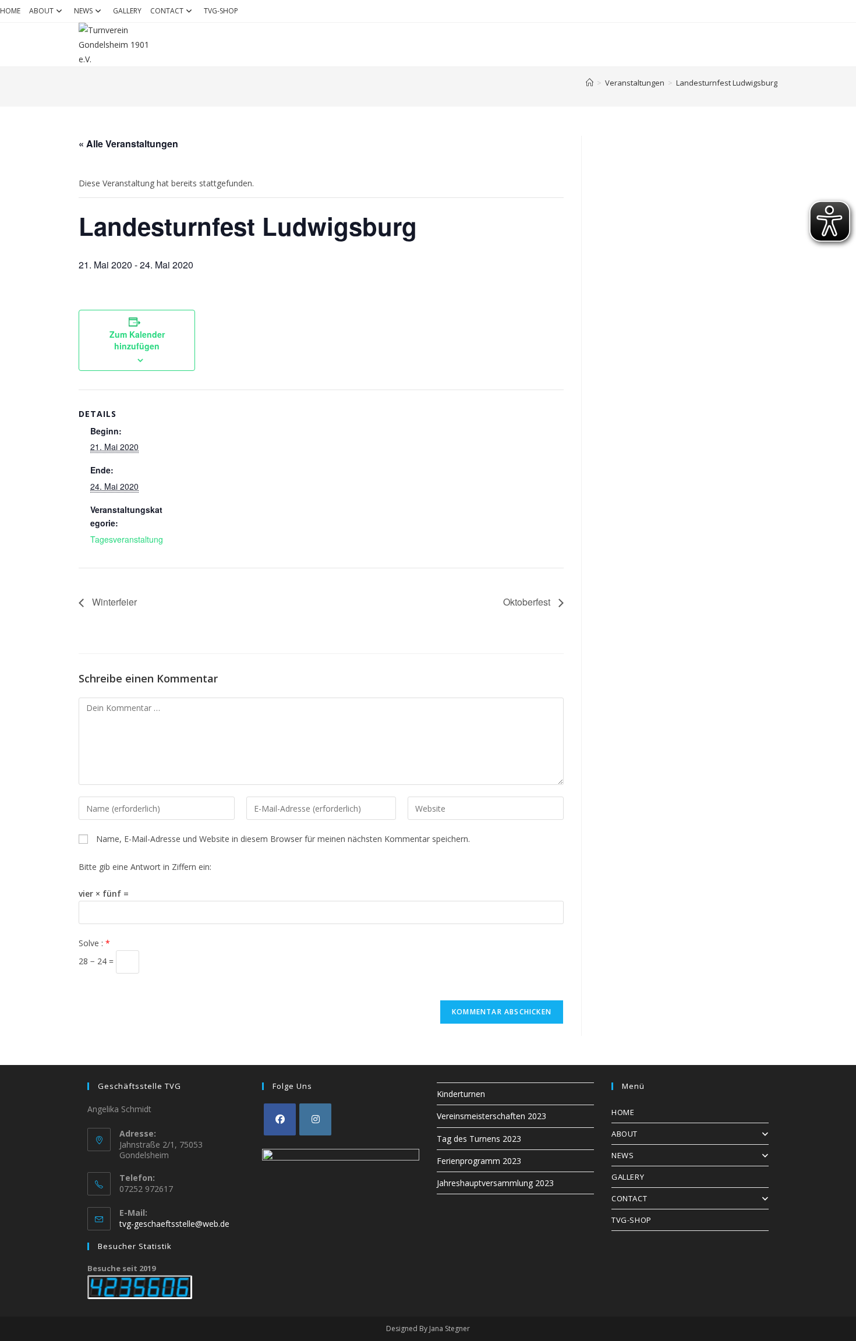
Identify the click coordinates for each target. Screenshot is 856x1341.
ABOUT (41, 11)
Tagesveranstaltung (126, 539)
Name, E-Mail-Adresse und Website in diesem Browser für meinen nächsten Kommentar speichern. (283, 838)
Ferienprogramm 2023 (479, 1160)
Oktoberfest (528, 601)
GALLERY (127, 11)
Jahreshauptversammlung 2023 (495, 1182)
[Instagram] (315, 1119)
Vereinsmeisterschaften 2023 (491, 1115)
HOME (10, 11)
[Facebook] (280, 1119)
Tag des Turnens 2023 (479, 1138)
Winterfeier (113, 601)
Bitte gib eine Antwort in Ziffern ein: (145, 866)
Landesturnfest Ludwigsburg (726, 82)
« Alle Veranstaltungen (128, 143)
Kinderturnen (461, 1093)
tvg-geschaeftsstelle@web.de (174, 1223)
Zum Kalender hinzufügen (137, 340)
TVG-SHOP (221, 11)
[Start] (589, 82)
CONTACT (166, 11)
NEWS (83, 11)
